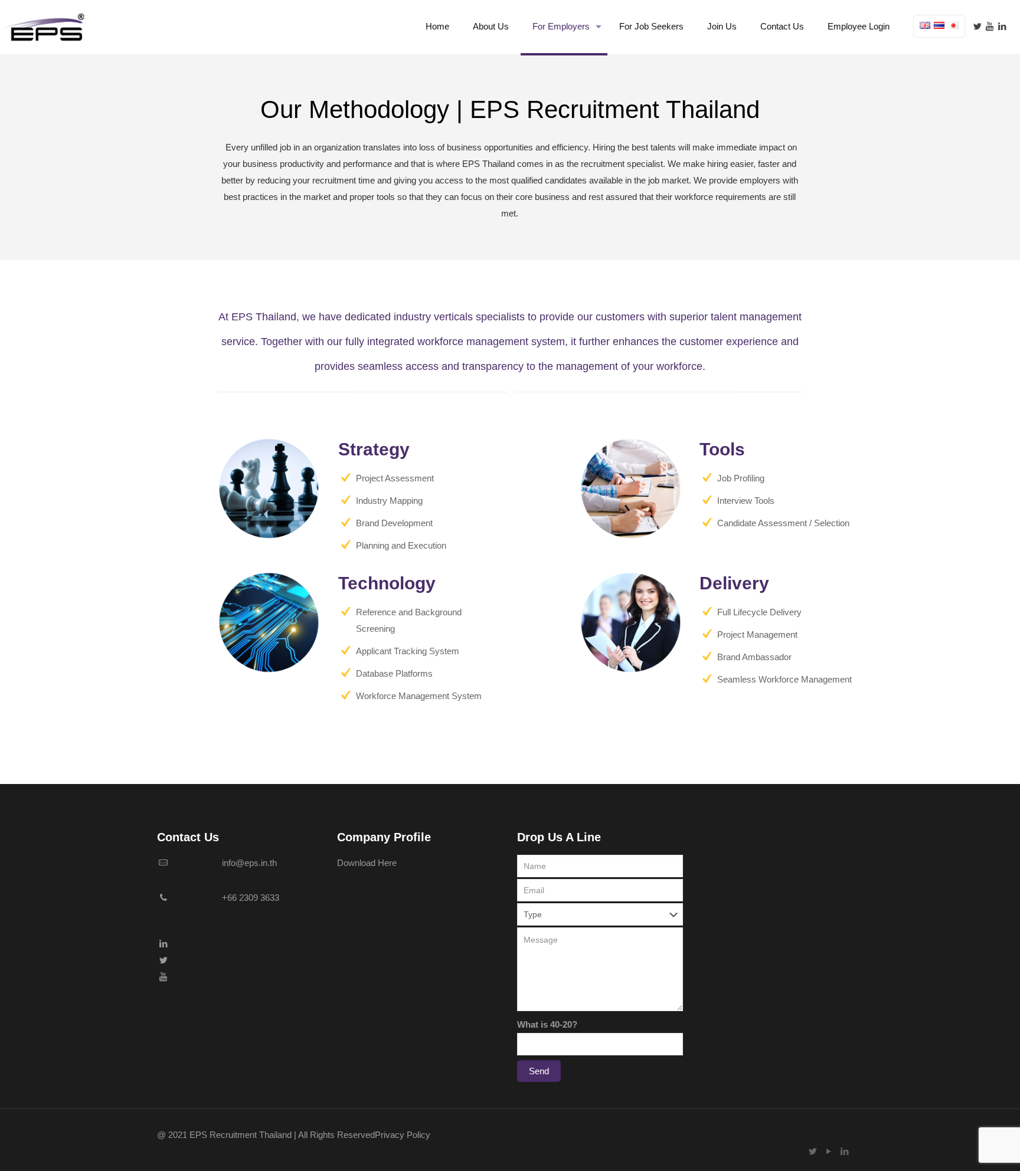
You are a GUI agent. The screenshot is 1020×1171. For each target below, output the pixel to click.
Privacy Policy (402, 1135)
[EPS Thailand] (44, 26)
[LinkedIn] (1002, 26)
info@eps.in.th (249, 863)
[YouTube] (989, 26)
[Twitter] (977, 26)
